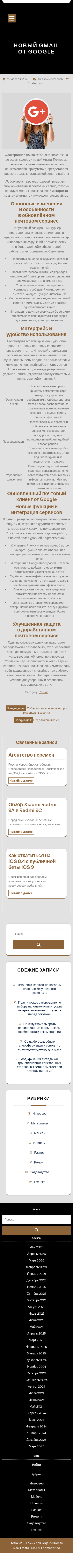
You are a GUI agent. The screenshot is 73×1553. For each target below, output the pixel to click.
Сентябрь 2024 (36, 1380)
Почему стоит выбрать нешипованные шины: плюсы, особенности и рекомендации (39, 1028)
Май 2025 (37, 1327)
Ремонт (39, 1162)
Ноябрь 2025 (36, 1287)
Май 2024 (36, 1406)
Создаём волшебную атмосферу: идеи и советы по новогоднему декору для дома (39, 1045)
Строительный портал (37, 10)
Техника (39, 1182)
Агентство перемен (31, 755)
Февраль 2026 (36, 1267)
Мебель (39, 1133)
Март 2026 (36, 1260)
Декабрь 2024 (37, 1360)
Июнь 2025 (37, 1320)
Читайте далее (21, 780)
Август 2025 (36, 1307)
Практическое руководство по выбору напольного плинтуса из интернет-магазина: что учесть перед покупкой (39, 1008)
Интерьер (40, 1113)
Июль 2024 (36, 1393)
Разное (43, 692)
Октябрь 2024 (36, 1373)
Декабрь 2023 (36, 1440)
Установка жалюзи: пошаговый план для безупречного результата (39, 989)
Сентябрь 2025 (36, 1300)
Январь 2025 (36, 1353)
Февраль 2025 (36, 1347)
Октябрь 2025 (37, 1293)
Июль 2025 (37, 1313)
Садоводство (39, 1172)
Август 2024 (36, 1386)
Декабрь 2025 (36, 1280)
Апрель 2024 (36, 1413)
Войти (36, 1465)
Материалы (39, 1123)
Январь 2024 (36, 1433)
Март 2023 (36, 1446)
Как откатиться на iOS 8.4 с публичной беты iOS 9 (32, 861)
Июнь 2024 (36, 1400)
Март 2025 (36, 1340)
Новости (39, 1143)
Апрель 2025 (36, 1333)
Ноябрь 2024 (36, 1366)
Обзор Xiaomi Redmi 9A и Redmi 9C (32, 807)
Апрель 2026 (36, 1254)
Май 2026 (36, 1247)
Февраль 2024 (36, 1426)
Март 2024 (36, 1420)
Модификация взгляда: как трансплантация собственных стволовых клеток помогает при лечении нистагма (39, 1065)
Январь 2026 (36, 1274)
